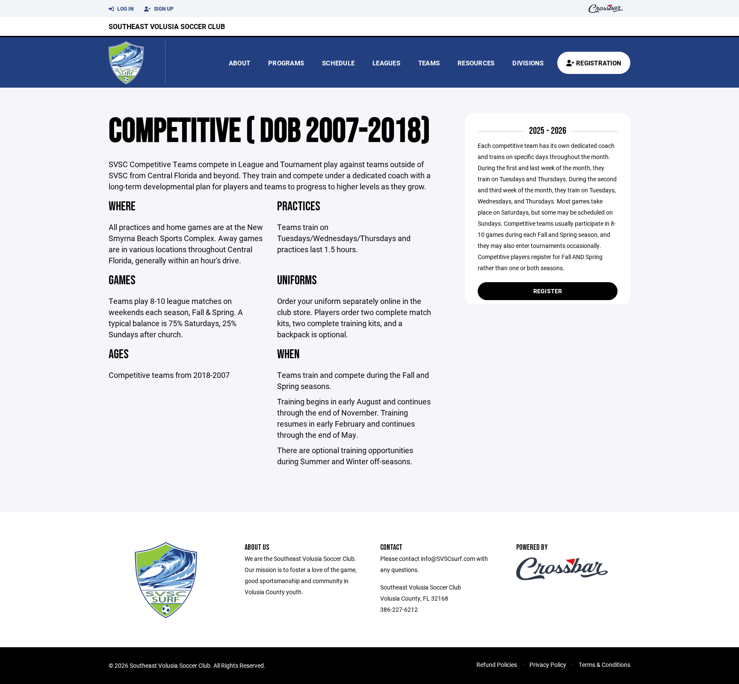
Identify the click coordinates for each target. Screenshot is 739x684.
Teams (429, 63)
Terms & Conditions (604, 664)
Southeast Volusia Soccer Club (167, 26)
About (239, 63)
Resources (476, 63)
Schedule (338, 63)
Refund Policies (496, 664)
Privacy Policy (547, 664)
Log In (124, 8)
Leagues (386, 63)
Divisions (528, 63)
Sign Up (163, 8)
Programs (286, 63)
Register (547, 291)
